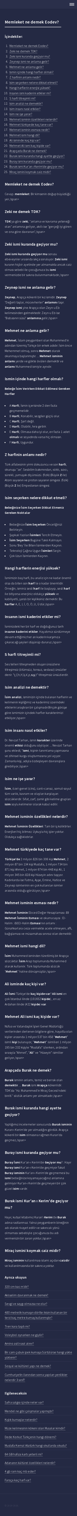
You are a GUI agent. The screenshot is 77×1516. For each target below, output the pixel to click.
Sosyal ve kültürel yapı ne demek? (28, 1366)
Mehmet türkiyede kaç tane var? (31, 124)
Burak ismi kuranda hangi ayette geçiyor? (37, 156)
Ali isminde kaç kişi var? (24, 140)
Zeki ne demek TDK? (23, 51)
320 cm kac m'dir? (17, 1287)
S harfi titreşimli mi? (22, 98)
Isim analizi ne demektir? (26, 103)
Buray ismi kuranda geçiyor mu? (30, 161)
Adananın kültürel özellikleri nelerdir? (30, 1463)
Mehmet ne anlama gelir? (26, 67)
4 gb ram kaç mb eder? (20, 1471)
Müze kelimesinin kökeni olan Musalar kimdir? (35, 1428)
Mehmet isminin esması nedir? (29, 130)
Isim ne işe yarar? (20, 114)
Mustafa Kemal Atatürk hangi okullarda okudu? (36, 1445)
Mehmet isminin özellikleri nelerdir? (33, 119)
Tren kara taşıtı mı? (17, 1326)
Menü (70, 4)
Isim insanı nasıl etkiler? (24, 109)
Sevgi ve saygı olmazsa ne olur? (26, 1304)
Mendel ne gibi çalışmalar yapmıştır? (29, 1411)
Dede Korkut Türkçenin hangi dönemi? (30, 1437)
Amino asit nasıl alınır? (19, 1343)
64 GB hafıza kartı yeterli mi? (24, 1454)
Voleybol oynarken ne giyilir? (24, 1335)
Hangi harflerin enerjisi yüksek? (30, 88)
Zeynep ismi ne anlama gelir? (29, 61)
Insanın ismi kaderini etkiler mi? (30, 93)
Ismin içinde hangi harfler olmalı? (31, 72)
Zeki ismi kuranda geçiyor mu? (29, 56)
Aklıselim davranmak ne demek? (26, 1295)
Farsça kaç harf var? (18, 1480)
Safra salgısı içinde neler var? (24, 1402)
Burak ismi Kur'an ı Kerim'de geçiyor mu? (36, 166)
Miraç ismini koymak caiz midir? (30, 172)
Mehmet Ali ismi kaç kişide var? (29, 146)
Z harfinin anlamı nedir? (25, 77)
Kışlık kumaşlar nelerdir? (21, 1420)
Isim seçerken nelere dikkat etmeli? (33, 83)
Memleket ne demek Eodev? (28, 46)
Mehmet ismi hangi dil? (24, 135)
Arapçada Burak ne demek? (28, 151)
